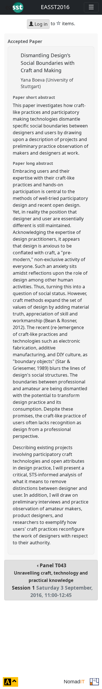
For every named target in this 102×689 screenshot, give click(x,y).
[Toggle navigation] (91, 7)
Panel (52, 580)
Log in (40, 24)
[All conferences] (94, 681)
